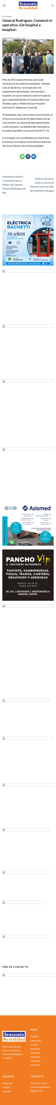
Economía (35, 1052)
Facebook (7, 1083)
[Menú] (4, 5)
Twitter (6, 1087)
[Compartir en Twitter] (33, 156)
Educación (35, 1040)
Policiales (35, 1056)
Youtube (6, 1091)
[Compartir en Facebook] (28, 156)
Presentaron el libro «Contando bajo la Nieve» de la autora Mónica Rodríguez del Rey (14, 184)
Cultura (34, 1044)
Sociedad (7, 16)
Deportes (35, 1060)
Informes (35, 1064)
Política (34, 1036)
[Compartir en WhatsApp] (22, 156)
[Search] (52, 5)
